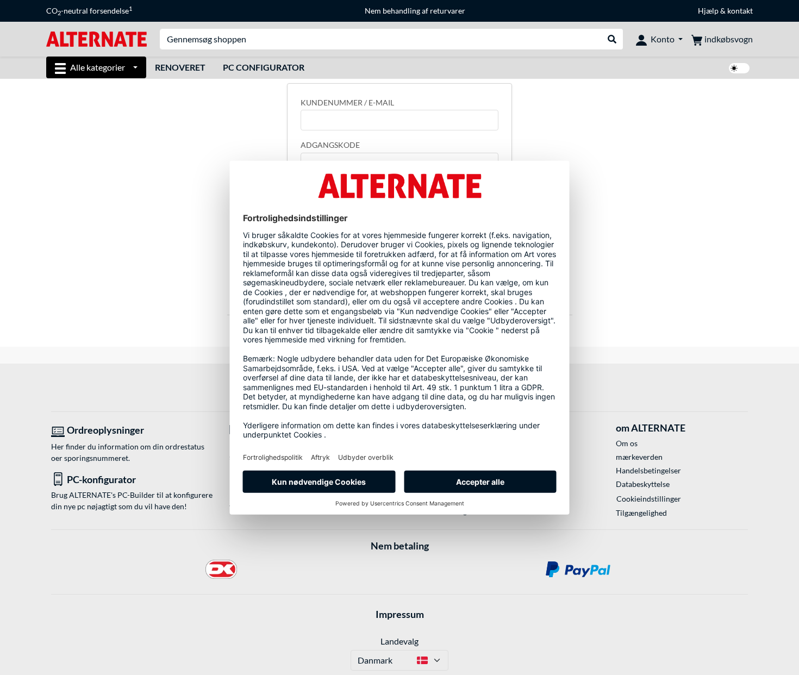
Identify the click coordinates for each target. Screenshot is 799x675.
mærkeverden (639, 456)
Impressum (400, 614)
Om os (627, 443)
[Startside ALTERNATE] (96, 38)
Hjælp (708, 10)
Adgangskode (330, 144)
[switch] (739, 68)
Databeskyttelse (643, 484)
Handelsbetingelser (648, 470)
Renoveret (180, 67)
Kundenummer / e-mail (347, 102)
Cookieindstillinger (648, 498)
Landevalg (399, 641)
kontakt (740, 10)
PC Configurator (263, 67)
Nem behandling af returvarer (415, 10)
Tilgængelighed (641, 512)
